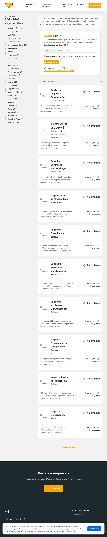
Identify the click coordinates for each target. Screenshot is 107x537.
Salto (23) (11, 79)
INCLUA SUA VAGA (53, 488)
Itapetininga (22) (14, 85)
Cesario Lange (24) (15, 72)
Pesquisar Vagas (51, 62)
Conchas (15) (13, 106)
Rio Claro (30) (13, 58)
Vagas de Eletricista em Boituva (58, 415)
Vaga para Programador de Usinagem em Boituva (59, 344)
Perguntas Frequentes (46, 6)
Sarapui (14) (12, 109)
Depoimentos (31, 4)
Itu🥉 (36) (11, 35)
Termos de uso (78, 515)
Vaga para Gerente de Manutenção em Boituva (59, 269)
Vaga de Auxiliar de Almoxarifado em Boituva (59, 199)
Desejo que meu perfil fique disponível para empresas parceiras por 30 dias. (70, 57)
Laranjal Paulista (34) (16, 42)
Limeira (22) (12, 82)
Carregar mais (69, 447)
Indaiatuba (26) (14, 69)
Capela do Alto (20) (15, 92)
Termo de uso (70, 531)
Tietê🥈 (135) (13, 31)
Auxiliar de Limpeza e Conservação (58, 94)
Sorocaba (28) (13, 65)
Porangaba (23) (14, 75)
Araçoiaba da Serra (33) (17, 45)
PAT (52, 206)
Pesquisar (81, 4)
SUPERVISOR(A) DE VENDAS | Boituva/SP (59, 128)
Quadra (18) (12, 95)
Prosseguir (94, 529)
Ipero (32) (11, 52)
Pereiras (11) (12, 116)
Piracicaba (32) (13, 55)
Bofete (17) (12, 102)
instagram (67, 4)
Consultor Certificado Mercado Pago (58, 165)
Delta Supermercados (58, 100)
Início (20, 4)
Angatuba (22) (13, 89)
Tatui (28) (11, 62)
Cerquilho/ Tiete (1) (15, 119)
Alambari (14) (13, 112)
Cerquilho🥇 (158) (15, 28)
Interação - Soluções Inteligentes (58, 136)
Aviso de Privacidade (57, 531)
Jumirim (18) (12, 99)
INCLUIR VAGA (95, 6)
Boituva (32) (13, 48)
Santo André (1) (14, 122)
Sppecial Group (56, 171)
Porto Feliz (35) (14, 38)
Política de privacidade (80, 510)
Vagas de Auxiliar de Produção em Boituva (60, 381)
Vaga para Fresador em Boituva (57, 233)
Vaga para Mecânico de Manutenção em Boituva (59, 307)
